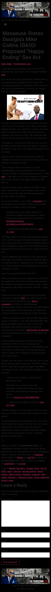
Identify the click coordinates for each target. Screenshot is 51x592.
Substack (39, 454)
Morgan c (12, 477)
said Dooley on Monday (37, 330)
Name (4, 531)
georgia (17, 471)
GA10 (3, 471)
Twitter (20, 457)
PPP (23, 298)
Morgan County (25, 477)
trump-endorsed (41, 477)
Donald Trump (32, 468)
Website (5, 551)
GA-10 (43, 468)
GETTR (31, 457)
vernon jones (7, 480)
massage (35, 474)
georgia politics (29, 471)
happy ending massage (19, 474)
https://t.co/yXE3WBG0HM (26, 397)
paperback (9, 463)
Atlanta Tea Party (17, 468)
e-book (22, 463)
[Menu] (5, 24)
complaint (37, 201)
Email (3, 541)
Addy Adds (6, 64)
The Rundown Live (22, 64)
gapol (10, 471)
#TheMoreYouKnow (15, 221)
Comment (6, 499)
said (3, 74)
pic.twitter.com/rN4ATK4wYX (20, 224)
